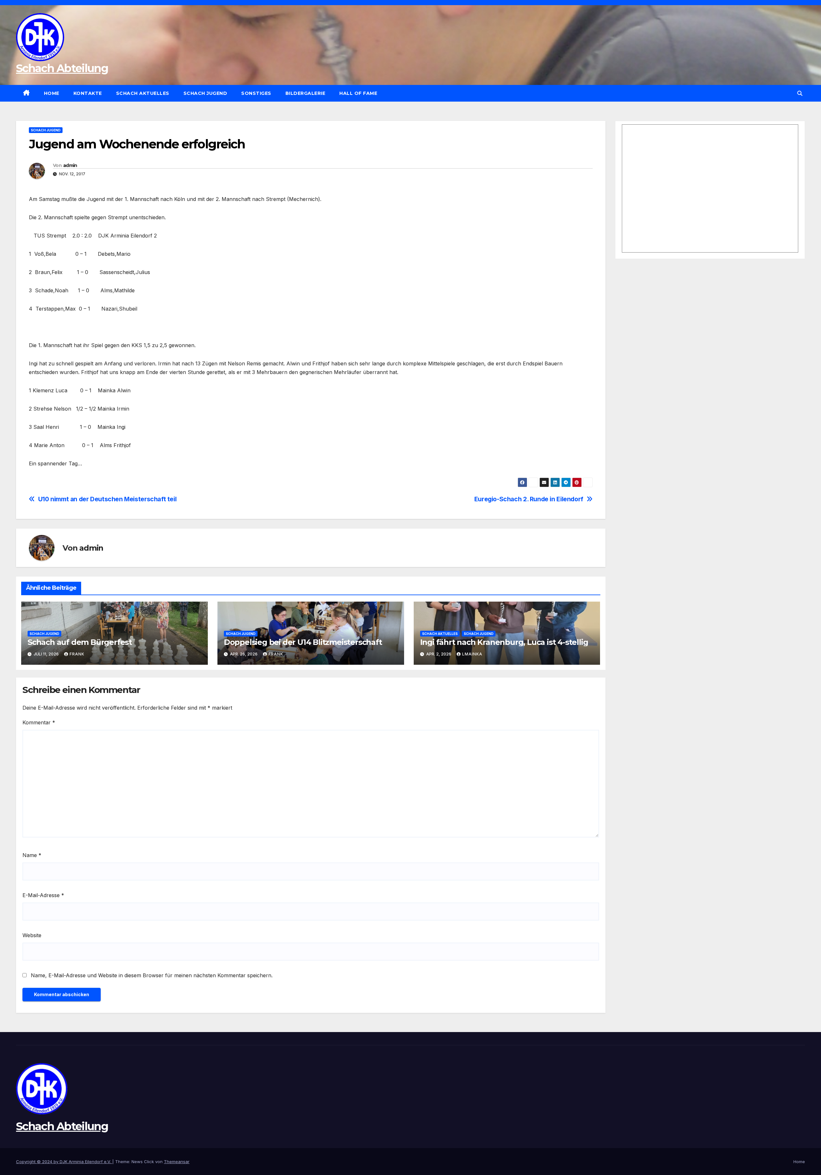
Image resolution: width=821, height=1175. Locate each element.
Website (31, 935)
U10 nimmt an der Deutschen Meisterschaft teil (107, 499)
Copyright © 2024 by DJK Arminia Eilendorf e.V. (64, 1161)
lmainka (472, 654)
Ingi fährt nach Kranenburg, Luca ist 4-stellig (504, 642)
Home (51, 93)
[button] (799, 93)
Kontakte (87, 93)
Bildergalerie (305, 93)
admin (70, 165)
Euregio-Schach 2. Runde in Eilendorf (528, 499)
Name (31, 855)
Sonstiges (256, 93)
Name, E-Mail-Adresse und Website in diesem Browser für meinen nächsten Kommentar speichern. (152, 975)
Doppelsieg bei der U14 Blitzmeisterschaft (303, 642)
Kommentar (38, 722)
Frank (77, 654)
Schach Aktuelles (142, 93)
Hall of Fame (358, 93)
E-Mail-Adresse (43, 895)
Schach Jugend (205, 93)
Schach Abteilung (62, 68)
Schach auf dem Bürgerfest (80, 642)
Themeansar (177, 1161)
